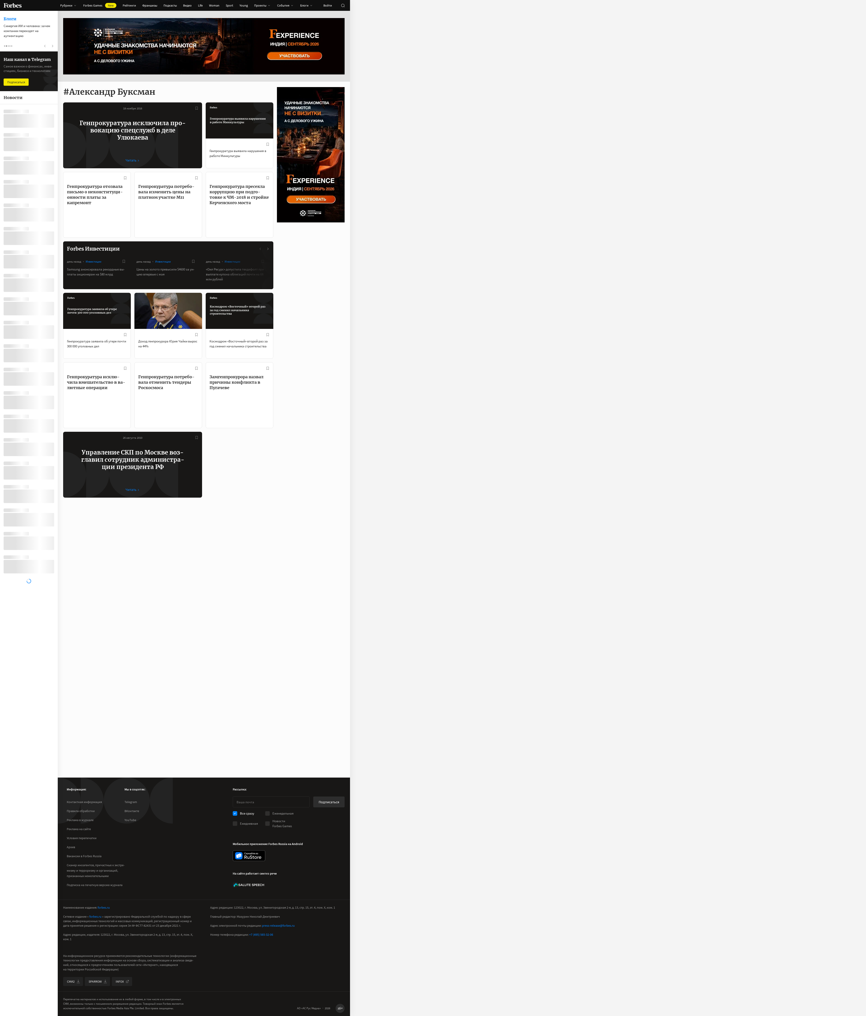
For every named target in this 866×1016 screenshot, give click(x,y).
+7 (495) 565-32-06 (261, 935)
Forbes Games (98, 5)
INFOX (120, 981)
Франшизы (149, 5)
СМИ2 (71, 981)
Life (200, 5)
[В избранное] (196, 108)
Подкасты (170, 5)
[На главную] (13, 5)
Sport (229, 5)
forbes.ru (104, 907)
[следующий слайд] (267, 248)
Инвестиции (93, 261)
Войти (327, 5)
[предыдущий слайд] (260, 248)
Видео (187, 5)
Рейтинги (129, 5)
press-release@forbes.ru (278, 926)
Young (244, 5)
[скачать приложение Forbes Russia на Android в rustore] (249, 855)
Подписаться (329, 802)
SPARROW (95, 981)
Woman (214, 5)
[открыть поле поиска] (342, 5)
